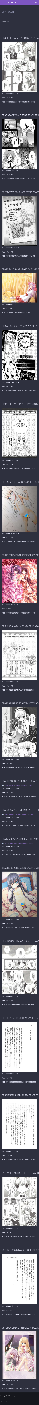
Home (8, 1402)
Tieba (3, 1402)
